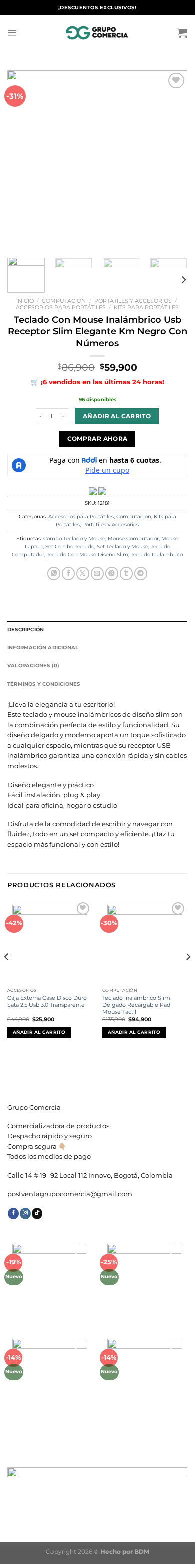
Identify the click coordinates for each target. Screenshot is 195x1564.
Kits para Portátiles (146, 307)
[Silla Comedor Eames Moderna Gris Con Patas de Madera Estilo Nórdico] (50, 1281)
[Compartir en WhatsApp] (54, 573)
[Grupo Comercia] (98, 33)
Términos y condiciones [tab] (44, 684)
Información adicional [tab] (43, 647)
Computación (64, 300)
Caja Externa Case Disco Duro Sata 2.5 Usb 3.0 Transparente (47, 1001)
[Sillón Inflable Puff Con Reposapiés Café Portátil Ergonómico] (145, 1281)
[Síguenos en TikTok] (37, 1213)
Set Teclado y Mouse (122, 546)
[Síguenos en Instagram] (25, 1213)
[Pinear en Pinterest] (112, 573)
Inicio (25, 300)
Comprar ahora (98, 438)
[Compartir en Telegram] (141, 573)
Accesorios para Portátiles (61, 307)
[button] (98, 1141)
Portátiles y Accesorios (133, 300)
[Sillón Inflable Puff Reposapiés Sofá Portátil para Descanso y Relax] (50, 1376)
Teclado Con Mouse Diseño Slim (87, 554)
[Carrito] (183, 33)
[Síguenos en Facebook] (13, 1213)
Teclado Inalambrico (157, 554)
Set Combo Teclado (70, 546)
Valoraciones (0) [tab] (34, 665)
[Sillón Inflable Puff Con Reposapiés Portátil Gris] (145, 1376)
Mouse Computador (133, 538)
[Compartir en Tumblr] (126, 573)
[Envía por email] (97, 573)
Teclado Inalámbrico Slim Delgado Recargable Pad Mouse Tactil (136, 1004)
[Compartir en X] (83, 573)
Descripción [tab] (26, 629)
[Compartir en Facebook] (68, 573)
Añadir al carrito (117, 416)
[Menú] (12, 32)
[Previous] (23, 160)
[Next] (171, 160)
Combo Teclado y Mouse (75, 538)
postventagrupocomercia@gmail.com (70, 1194)
